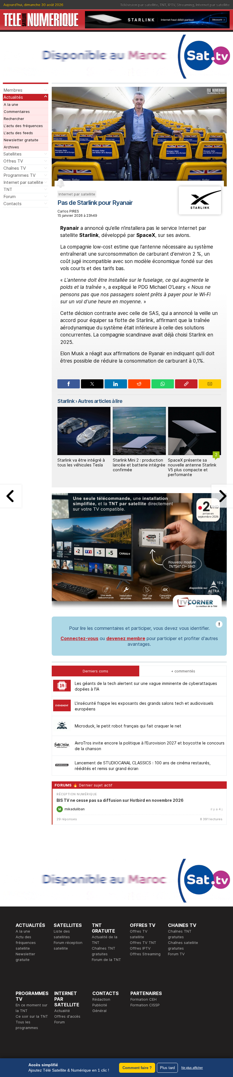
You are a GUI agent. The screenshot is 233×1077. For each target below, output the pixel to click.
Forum (9, 196)
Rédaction (101, 999)
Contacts (12, 203)
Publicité (99, 1005)
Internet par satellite (213, 5)
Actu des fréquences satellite (26, 942)
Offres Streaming (145, 954)
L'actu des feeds (18, 133)
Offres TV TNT (143, 942)
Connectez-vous (79, 638)
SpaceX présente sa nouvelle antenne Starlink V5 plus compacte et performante (192, 467)
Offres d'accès (67, 1016)
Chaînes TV (14, 168)
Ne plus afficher (192, 1067)
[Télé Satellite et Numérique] (40, 20)
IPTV (171, 5)
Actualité (62, 1010)
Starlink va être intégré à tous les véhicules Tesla (81, 462)
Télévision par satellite (139, 5)
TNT (163, 5)
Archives (11, 147)
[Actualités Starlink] (200, 213)
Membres (12, 90)
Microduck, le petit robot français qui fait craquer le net (128, 725)
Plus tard (167, 1068)
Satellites (12, 154)
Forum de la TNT (106, 959)
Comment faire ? (137, 1068)
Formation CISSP (145, 1005)
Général (99, 1010)
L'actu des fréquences (23, 125)
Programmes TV (19, 175)
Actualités (13, 97)
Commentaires (17, 111)
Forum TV (176, 954)
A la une (11, 104)
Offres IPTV (140, 948)
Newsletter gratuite (21, 140)
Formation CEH (143, 999)
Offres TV (13, 161)
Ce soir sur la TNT (32, 1016)
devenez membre (125, 638)
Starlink (65, 401)
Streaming (185, 5)
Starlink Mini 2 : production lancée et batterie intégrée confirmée (139, 465)
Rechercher (14, 118)
